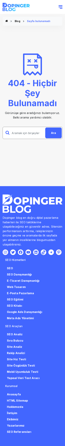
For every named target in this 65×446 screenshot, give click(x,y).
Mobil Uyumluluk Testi (22, 371)
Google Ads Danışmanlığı (24, 312)
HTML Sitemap (17, 400)
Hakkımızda (15, 407)
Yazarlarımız (16, 425)
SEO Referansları (19, 432)
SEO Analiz (15, 334)
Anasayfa (14, 394)
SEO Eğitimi (15, 299)
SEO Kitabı (14, 305)
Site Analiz (14, 347)
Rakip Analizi (16, 353)
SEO (10, 268)
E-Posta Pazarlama (20, 293)
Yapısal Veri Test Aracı (23, 378)
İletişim (12, 413)
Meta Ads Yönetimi (20, 318)
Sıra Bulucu (15, 340)
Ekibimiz (12, 419)
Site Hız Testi (16, 359)
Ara (53, 133)
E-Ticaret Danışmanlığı (23, 280)
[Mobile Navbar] (60, 7)
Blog (17, 21)
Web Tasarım (16, 287)
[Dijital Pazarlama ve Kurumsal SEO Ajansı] (6, 21)
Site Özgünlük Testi (21, 365)
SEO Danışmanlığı (19, 274)
